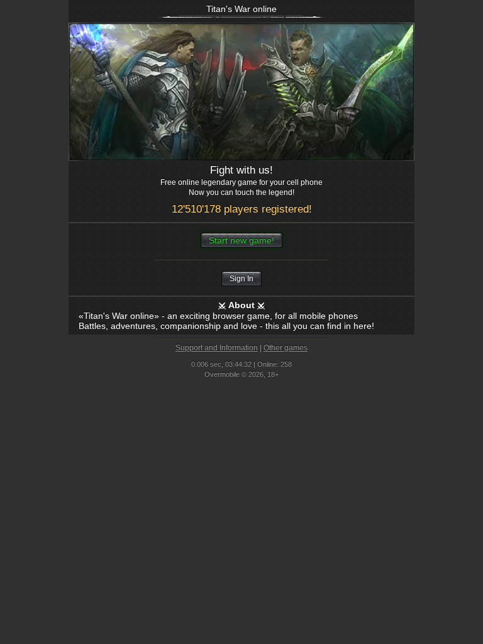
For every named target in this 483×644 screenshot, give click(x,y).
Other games (286, 347)
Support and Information (216, 347)
